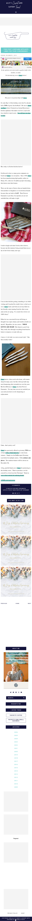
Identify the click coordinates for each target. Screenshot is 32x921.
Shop (23, 913)
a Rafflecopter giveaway (8, 480)
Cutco (20, 75)
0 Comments (16, 485)
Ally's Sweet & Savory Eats (21, 918)
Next (29, 603)
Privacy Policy (13, 913)
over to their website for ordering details (12, 475)
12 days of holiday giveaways (16, 488)
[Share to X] (15, 493)
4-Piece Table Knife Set (12, 453)
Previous (4, 603)
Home (17, 603)
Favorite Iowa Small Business (16, 720)
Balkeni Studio (20, 919)
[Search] (24, 697)
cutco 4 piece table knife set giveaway (16, 490)
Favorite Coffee (16, 715)
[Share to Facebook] (13, 493)
